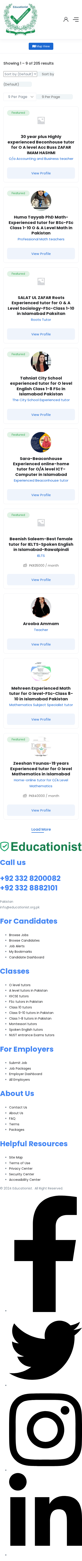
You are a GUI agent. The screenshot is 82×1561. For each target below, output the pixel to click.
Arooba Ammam (41, 623)
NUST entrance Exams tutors (31, 1035)
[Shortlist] (71, 113)
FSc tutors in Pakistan (26, 1001)
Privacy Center (21, 1168)
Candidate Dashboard (26, 957)
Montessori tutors (23, 1024)
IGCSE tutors (19, 996)
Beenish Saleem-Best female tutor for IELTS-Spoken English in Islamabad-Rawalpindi (41, 544)
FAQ (12, 1118)
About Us (16, 1113)
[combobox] (54, 96)
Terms (14, 1124)
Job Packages (20, 1068)
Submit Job (18, 1063)
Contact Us (18, 1107)
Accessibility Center (25, 1179)
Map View (43, 46)
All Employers (19, 1079)
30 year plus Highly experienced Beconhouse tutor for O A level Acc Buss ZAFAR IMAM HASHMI (41, 144)
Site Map (16, 1157)
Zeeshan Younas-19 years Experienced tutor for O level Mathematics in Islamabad (41, 768)
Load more (41, 829)
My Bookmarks (20, 951)
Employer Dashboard (25, 1074)
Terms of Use (19, 1163)
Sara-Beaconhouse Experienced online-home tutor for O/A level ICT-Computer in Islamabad (41, 466)
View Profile (41, 173)
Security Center (21, 1174)
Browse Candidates (24, 940)
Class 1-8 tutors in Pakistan (30, 1018)
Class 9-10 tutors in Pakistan (31, 1013)
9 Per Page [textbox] (50, 96)
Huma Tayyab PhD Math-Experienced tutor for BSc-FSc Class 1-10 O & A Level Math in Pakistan (41, 225)
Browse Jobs (18, 935)
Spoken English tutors (26, 1029)
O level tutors (20, 985)
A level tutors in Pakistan (28, 990)
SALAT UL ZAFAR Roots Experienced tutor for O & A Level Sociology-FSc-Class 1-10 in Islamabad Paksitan (41, 305)
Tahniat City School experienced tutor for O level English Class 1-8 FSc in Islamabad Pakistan (41, 386)
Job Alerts (17, 946)
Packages (16, 1129)
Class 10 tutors (20, 1007)
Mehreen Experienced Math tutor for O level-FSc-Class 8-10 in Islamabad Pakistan (41, 693)
